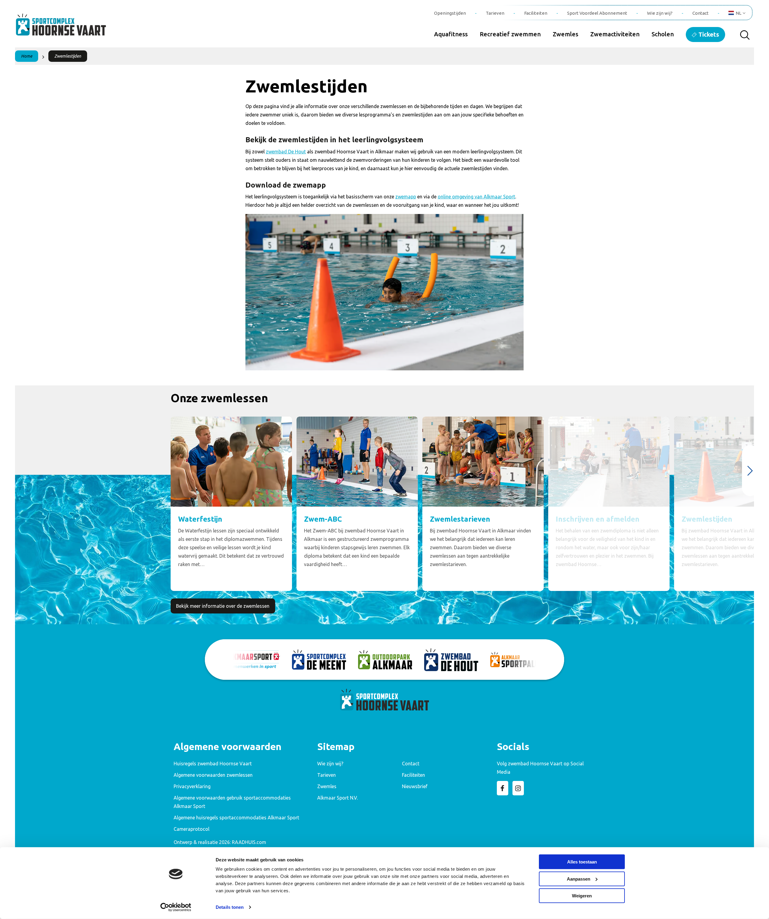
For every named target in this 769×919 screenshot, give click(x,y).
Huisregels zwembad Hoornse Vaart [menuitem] (213, 763)
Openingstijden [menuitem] (450, 13)
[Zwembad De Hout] (451, 659)
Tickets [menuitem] (708, 34)
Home (26, 56)
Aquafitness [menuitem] (451, 34)
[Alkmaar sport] (67, 28)
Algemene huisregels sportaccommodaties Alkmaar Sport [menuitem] (236, 817)
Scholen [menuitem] (663, 34)
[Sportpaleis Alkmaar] (517, 659)
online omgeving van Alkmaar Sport (476, 196)
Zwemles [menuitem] (565, 34)
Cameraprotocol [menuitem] (191, 829)
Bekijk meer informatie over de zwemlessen (222, 606)
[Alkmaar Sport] (253, 659)
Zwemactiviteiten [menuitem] (615, 34)
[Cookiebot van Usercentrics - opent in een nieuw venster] (176, 907)
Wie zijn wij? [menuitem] (660, 13)
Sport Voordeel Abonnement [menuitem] (597, 13)
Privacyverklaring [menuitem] (192, 786)
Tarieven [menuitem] (495, 13)
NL (738, 13)
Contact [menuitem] (700, 13)
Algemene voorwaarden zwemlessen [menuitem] (213, 775)
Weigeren (582, 895)
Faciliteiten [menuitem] (535, 13)
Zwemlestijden (67, 56)
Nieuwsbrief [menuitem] (414, 786)
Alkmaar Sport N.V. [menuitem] (337, 797)
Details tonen (230, 907)
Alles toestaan (582, 861)
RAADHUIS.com (249, 842)
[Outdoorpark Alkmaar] (385, 659)
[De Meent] (319, 659)
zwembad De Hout (286, 151)
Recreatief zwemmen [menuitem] (510, 34)
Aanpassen (578, 878)
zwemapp (405, 196)
